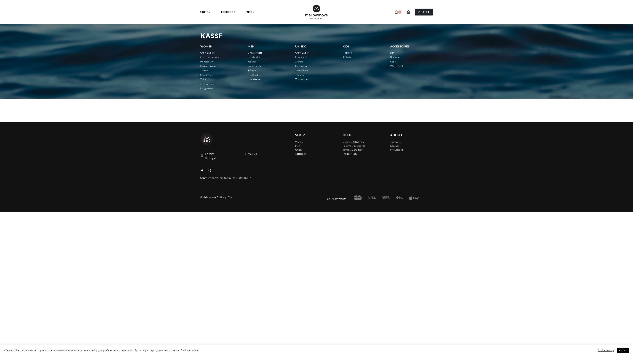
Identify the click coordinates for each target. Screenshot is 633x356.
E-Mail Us (251, 153)
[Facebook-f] (202, 170)
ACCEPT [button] (623, 350)
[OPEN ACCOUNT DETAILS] (408, 12)
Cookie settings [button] (606, 350)
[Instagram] (209, 170)
